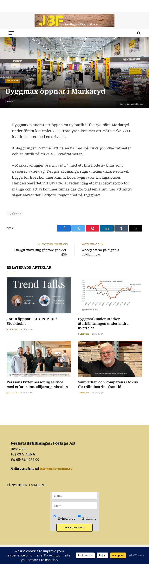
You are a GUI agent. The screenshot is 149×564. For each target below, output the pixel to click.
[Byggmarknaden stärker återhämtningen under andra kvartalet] (110, 295)
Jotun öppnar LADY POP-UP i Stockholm (32, 321)
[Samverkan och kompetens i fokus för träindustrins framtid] (110, 359)
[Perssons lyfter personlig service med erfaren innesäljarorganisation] (39, 359)
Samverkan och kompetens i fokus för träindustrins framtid (108, 384)
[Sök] (138, 33)
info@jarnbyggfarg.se (56, 468)
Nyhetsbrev (66, 518)
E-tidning (88, 518)
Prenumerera (74, 527)
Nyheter (13, 80)
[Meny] (11, 33)
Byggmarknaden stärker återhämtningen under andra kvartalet (103, 323)
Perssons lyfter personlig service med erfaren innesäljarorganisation (37, 384)
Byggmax (15, 213)
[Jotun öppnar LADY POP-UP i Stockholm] (39, 295)
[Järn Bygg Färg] (74, 20)
